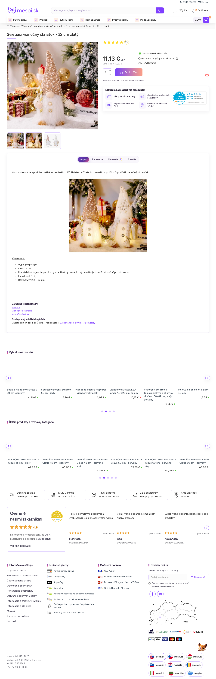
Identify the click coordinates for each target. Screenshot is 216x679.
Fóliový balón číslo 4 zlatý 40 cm (193, 391)
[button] (8, 378)
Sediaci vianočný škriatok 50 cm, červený (22, 391)
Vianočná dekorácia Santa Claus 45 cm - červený (56, 461)
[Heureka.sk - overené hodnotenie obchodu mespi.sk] (190, 98)
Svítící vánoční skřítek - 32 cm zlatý (77, 322)
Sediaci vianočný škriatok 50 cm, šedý (56, 391)
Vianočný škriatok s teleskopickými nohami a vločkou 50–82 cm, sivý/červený (158, 394)
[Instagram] (160, 594)
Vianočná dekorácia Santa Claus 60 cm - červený (125, 461)
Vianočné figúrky (55, 26)
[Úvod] (8, 26)
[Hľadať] (160, 10)
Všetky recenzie (20, 546)
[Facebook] (152, 594)
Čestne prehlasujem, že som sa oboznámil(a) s (171, 584)
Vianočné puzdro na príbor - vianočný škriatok (90, 391)
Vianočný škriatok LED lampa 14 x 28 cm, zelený (124, 391)
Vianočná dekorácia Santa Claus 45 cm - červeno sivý (90, 463)
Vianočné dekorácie (32, 26)
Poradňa (131, 159)
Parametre (97, 159)
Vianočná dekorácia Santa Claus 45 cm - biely (22, 461)
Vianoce (15, 26)
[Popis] (83, 159)
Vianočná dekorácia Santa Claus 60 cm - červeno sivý (159, 463)
